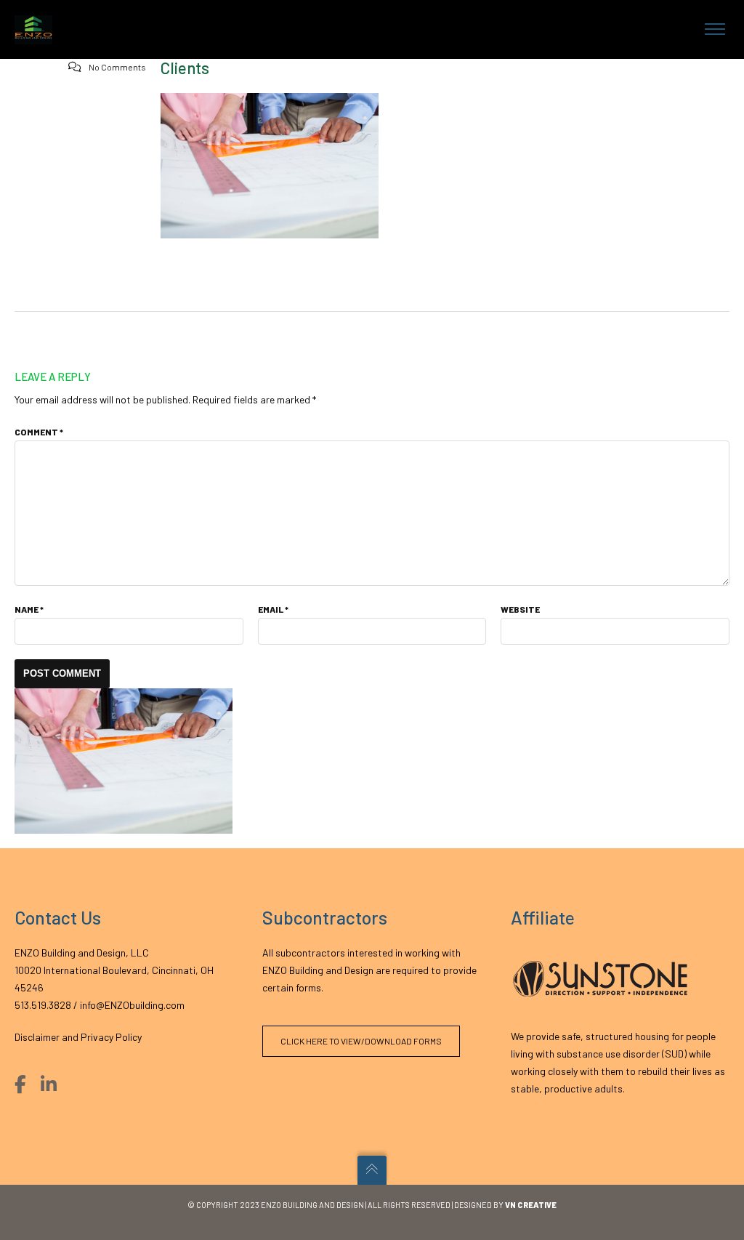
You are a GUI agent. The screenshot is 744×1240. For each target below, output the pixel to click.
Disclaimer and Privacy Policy (78, 1037)
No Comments (117, 67)
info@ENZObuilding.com (132, 1005)
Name (29, 609)
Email (273, 609)
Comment (39, 432)
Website (520, 609)
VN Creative (531, 1204)
